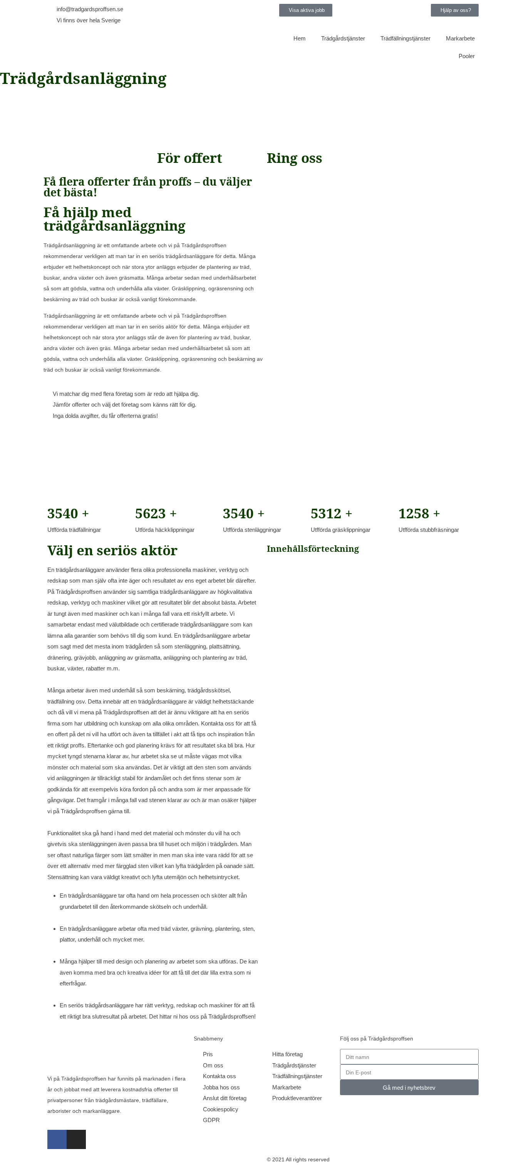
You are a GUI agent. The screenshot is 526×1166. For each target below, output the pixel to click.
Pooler (467, 56)
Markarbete (460, 38)
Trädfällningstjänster (405, 38)
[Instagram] (76, 1139)
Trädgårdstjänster (343, 38)
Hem (299, 38)
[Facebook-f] (57, 1139)
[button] (455, 10)
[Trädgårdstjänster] (153, 50)
